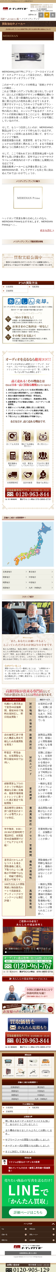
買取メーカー (33, 1234)
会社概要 (32, 1240)
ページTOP (28, 1224)
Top (3, 1229)
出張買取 (9, 287)
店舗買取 (9, 291)
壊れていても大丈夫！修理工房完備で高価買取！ (29, 1169)
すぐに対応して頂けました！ (20, 1151)
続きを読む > (47, 230)
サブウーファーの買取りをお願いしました (27, 1139)
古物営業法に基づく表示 (28, 1253)
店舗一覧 (4, 1234)
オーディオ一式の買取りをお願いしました (27, 1145)
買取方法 (4, 1240)
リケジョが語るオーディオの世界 (24, 1162)
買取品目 (32, 1229)
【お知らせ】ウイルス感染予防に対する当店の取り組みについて (28, 29)
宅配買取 (35, 287)
